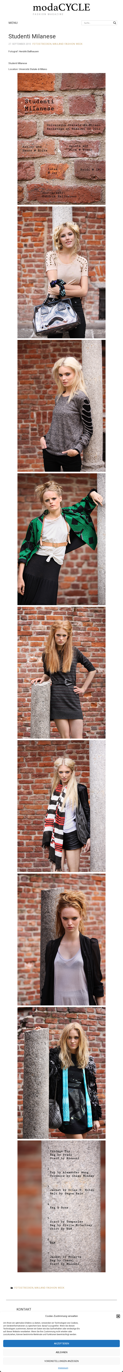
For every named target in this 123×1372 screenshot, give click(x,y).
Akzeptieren (61, 1343)
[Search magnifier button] (114, 23)
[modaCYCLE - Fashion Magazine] (61, 8)
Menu (13, 23)
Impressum (63, 1368)
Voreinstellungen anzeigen (61, 1361)
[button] (118, 1316)
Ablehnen (61, 1352)
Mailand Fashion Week (68, 44)
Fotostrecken (42, 44)
